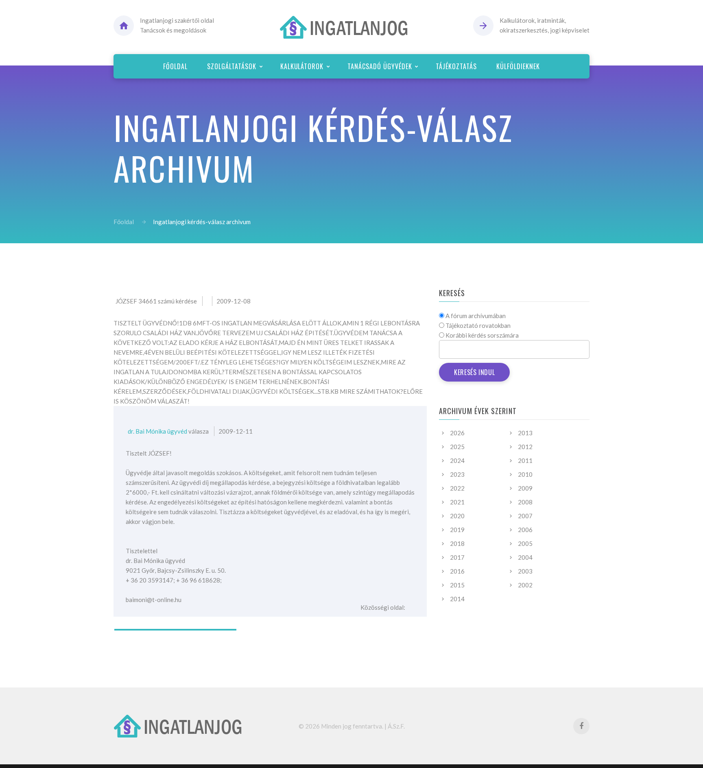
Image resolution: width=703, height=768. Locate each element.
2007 (525, 515)
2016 (457, 571)
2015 (457, 585)
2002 (525, 585)
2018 (457, 543)
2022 (457, 488)
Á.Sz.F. (396, 726)
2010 (525, 474)
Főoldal (124, 221)
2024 (457, 460)
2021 (457, 502)
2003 (525, 571)
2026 (457, 432)
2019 (457, 529)
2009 (525, 488)
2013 (525, 432)
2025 (457, 446)
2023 (457, 474)
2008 (525, 502)
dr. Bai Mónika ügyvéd (157, 431)
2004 (525, 557)
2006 (525, 529)
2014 (457, 598)
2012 (525, 446)
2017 (457, 557)
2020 (457, 515)
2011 (525, 460)
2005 (525, 543)
